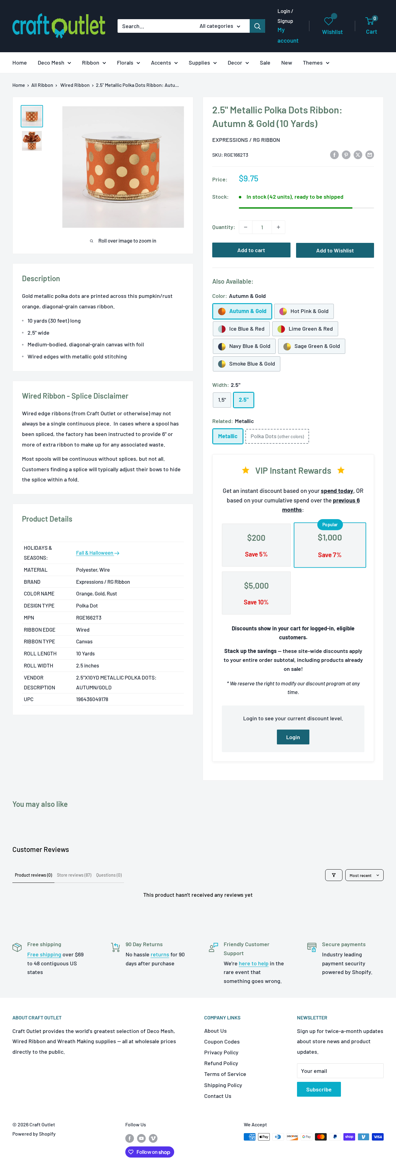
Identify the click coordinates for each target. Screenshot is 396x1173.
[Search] (257, 26)
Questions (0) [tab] (109, 875)
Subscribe (319, 1089)
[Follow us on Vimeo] (153, 1138)
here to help (254, 963)
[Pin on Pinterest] (346, 154)
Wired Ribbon (75, 85)
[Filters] (333, 875)
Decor (235, 62)
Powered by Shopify (34, 1134)
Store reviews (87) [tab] (74, 875)
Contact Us (217, 1095)
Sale (265, 62)
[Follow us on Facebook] (129, 1138)
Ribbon (90, 62)
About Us (215, 1030)
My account (288, 35)
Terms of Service (225, 1073)
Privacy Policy (221, 1052)
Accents (161, 62)
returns (160, 954)
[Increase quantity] (278, 227)
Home (19, 62)
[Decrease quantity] (245, 227)
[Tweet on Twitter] (358, 154)
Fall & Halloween (95, 552)
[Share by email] (369, 154)
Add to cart (251, 250)
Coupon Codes (222, 1041)
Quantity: (223, 226)
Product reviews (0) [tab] (33, 875)
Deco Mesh (51, 62)
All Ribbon (42, 85)
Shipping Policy (223, 1085)
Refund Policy (221, 1063)
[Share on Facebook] (334, 154)
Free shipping (44, 954)
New (286, 62)
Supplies (199, 62)
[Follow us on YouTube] (141, 1138)
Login (293, 737)
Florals (125, 62)
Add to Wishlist (335, 250)
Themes (313, 62)
